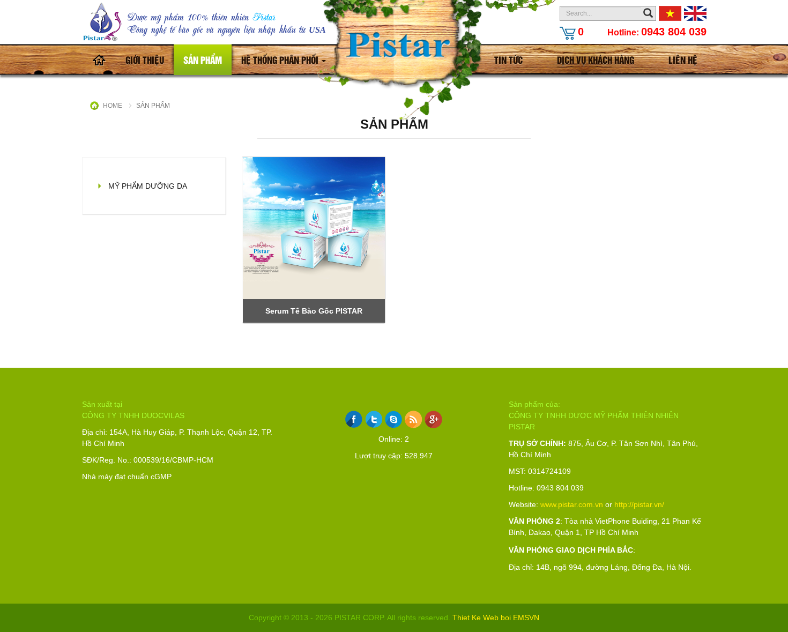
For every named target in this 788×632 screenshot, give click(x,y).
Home (112, 105)
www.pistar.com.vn (571, 504)
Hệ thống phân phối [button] (281, 59)
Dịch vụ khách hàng (595, 59)
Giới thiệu (144, 59)
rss (413, 419)
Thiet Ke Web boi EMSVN (495, 617)
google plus (433, 419)
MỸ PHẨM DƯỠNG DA (147, 186)
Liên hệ (682, 59)
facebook (354, 419)
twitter (374, 419)
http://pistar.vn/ (639, 504)
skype (394, 419)
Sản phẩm (202, 59)
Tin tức (508, 59)
